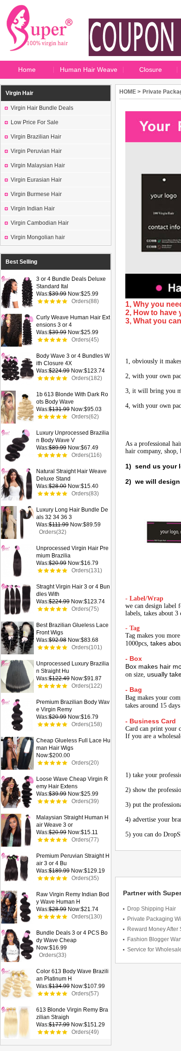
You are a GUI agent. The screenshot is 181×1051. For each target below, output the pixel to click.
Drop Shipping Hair (151, 908)
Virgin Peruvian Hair (36, 151)
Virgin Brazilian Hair (36, 136)
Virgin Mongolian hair (38, 237)
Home (27, 69)
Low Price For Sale (34, 122)
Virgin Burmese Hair (36, 194)
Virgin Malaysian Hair (38, 165)
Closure (150, 69)
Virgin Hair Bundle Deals (42, 108)
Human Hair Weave (88, 69)
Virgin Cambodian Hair (40, 223)
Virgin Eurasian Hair (36, 180)
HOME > (130, 92)
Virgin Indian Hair (33, 208)
